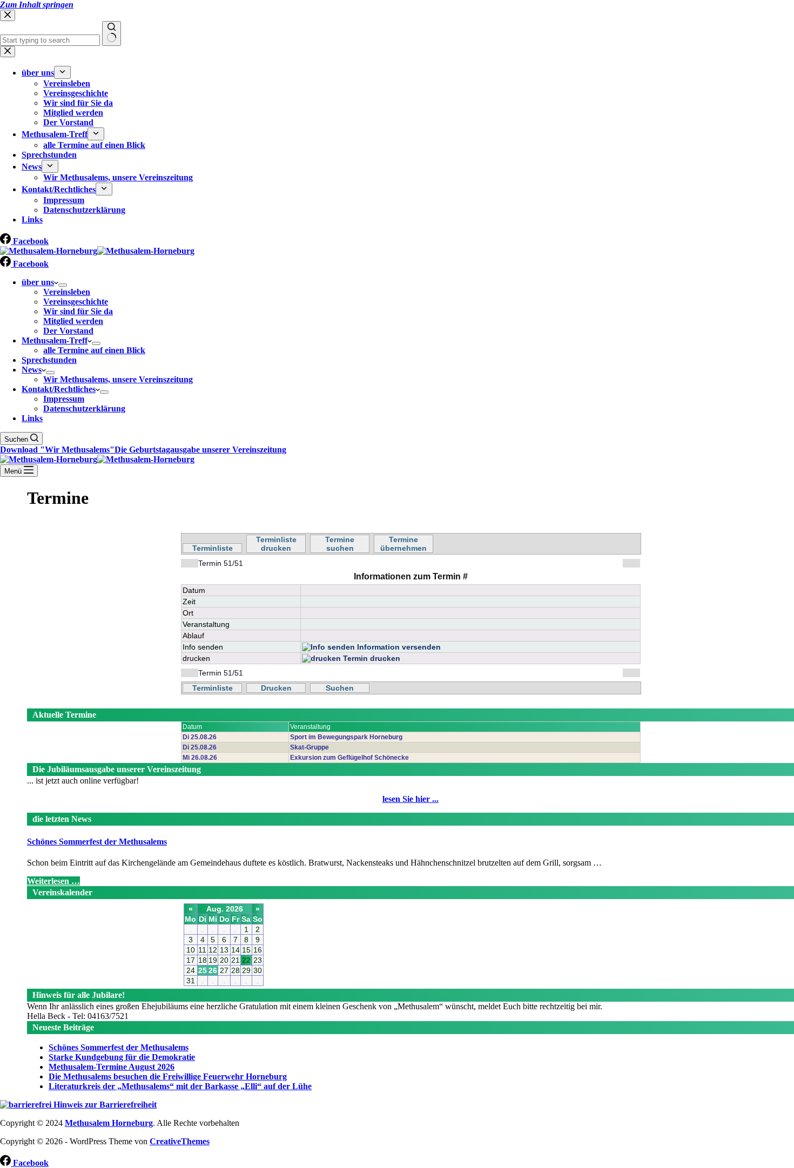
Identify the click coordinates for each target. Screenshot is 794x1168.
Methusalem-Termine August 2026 (111, 1066)
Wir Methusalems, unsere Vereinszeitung (118, 379)
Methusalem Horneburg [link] (109, 1123)
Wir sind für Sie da (78, 311)
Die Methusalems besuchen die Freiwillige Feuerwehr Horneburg (168, 1076)
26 (212, 970)
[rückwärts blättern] (189, 563)
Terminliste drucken (276, 543)
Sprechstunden (49, 359)
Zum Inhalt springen (36, 4)
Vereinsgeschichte (75, 301)
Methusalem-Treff (55, 340)
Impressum (63, 398)
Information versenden (398, 647)
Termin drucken (370, 658)
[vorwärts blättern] (631, 563)
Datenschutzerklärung (84, 408)
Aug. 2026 (224, 908)
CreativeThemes (180, 1141)
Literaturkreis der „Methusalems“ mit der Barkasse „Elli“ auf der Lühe (180, 1086)
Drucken (276, 688)
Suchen (340, 688)
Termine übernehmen (403, 543)
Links (32, 418)
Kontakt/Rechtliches (59, 389)
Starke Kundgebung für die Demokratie (122, 1057)
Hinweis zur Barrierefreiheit (104, 1104)
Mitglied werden (73, 321)
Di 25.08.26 (200, 737)
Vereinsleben (66, 291)
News (32, 369)
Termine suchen (339, 543)
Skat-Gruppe (309, 747)
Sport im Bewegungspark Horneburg (346, 737)
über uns (38, 282)
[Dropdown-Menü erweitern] (62, 285)
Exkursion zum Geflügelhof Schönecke (349, 757)
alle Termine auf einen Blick (94, 350)
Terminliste (212, 548)
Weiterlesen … (53, 881)
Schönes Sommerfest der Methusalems (97, 841)
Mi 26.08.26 (200, 757)
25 (202, 970)
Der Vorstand (68, 330)
